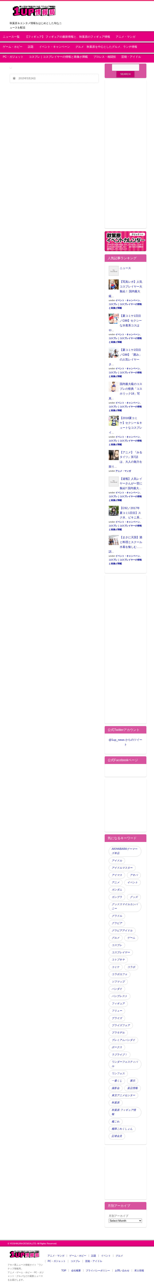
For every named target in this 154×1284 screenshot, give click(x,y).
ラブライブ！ (119, 1054)
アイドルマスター (122, 867)
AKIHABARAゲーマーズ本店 (124, 851)
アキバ (134, 875)
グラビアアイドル (122, 930)
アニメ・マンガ (125, 36)
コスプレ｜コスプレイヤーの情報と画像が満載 (58, 56)
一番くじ (117, 1080)
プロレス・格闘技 (104, 56)
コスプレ (117, 945)
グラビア (117, 923)
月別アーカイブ (118, 1215)
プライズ (117, 1018)
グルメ (116, 937)
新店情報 (132, 1088)
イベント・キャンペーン (54, 46)
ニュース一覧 (11, 36)
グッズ (134, 897)
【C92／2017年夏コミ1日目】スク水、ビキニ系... (131, 512)
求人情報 (139, 1270)
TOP (63, 1270)
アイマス (117, 875)
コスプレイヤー (121, 952)
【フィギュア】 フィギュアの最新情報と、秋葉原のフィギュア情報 (67, 36)
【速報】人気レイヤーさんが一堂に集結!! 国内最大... (131, 483)
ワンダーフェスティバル (125, 1063)
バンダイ (117, 989)
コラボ (131, 967)
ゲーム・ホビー (12, 46)
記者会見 (117, 1136)
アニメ (116, 882)
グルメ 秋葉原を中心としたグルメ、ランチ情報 (107, 46)
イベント (132, 882)
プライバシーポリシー (98, 1270)
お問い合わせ (122, 1270)
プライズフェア (121, 1025)
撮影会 (116, 1088)
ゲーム (131, 937)
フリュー (117, 1010)
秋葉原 (116, 1102)
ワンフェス (118, 1073)
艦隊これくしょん (122, 1128)
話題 (30, 46)
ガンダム (117, 889)
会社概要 (76, 1270)
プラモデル (118, 1032)
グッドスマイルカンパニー (125, 906)
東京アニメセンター (123, 1095)
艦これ (116, 1121)
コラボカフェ (119, 974)
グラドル (117, 916)
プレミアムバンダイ (123, 1040)
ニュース (125, 268)
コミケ (116, 967)
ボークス (117, 1047)
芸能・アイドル (131, 56)
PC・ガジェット (13, 56)
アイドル (117, 860)
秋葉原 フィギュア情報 (124, 1112)
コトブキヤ (118, 959)
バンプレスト (119, 996)
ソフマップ (118, 981)
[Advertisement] (125, 156)
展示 (132, 1080)
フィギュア (118, 1003)
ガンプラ (117, 897)
